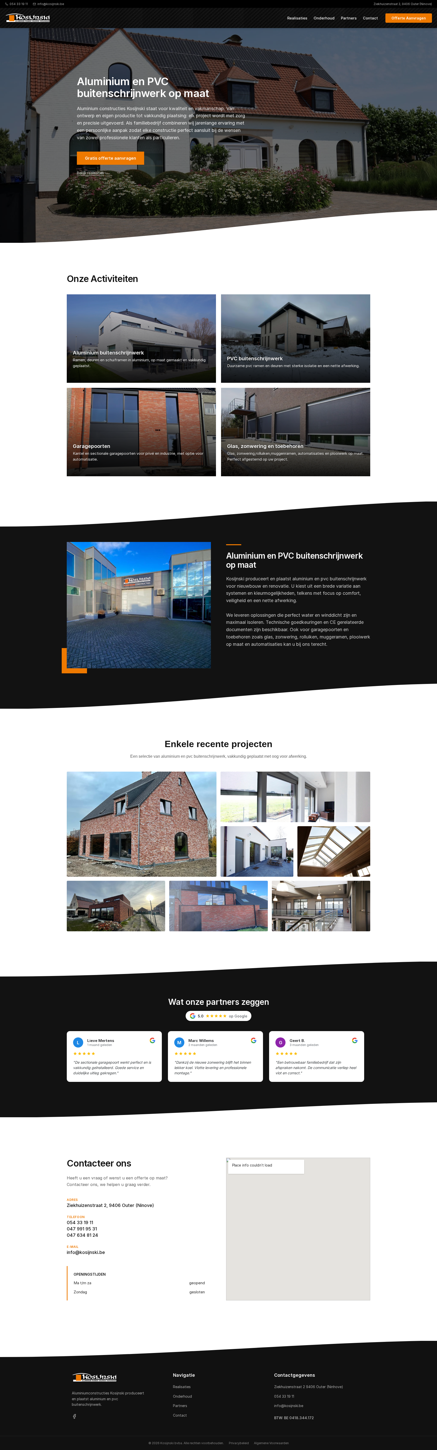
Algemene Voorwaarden (271, 1443)
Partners (349, 18)
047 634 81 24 (82, 1235)
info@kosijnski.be (86, 1252)
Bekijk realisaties (90, 173)
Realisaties (297, 18)
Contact (370, 18)
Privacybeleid (239, 1443)
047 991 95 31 (82, 1228)
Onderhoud (324, 18)
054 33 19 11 (80, 1222)
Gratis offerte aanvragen (110, 158)
